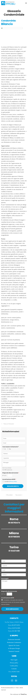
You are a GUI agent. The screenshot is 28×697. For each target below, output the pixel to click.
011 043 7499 (16, 631)
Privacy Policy (13, 481)
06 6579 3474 (16, 625)
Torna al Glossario (9, 424)
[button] (26, 3)
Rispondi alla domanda (10, 473)
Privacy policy (14, 663)
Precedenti (10, 495)
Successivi (18, 495)
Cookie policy (14, 665)
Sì (5, 449)
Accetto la (11, 481)
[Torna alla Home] (8, 3)
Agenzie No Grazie (14, 645)
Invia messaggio (12, 609)
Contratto (14, 668)
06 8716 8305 (16, 628)
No (10, 449)
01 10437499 (14, 551)
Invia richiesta (13, 486)
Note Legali (14, 660)
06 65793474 (14, 522)
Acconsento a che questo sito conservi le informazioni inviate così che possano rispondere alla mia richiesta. (13, 602)
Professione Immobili (14, 639)
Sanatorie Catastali (14, 651)
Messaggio (5, 578)
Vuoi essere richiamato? (10, 447)
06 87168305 (14, 536)
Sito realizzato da (18, 694)
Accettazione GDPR (9, 479)
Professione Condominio (14, 642)
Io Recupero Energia (14, 648)
